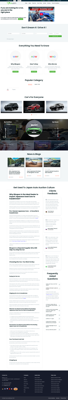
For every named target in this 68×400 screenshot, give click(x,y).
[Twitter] (8, 0)
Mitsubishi (18, 241)
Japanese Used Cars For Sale (55, 377)
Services (49, 3)
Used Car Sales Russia (38, 383)
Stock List (34, 3)
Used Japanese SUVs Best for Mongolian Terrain (34, 171)
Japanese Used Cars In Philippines (56, 379)
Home (26, 3)
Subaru (24, 241)
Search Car (55, 36)
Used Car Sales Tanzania (55, 383)
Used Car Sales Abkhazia (55, 385)
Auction (44, 3)
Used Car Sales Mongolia (39, 387)
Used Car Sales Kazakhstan (55, 391)
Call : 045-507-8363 (6, 384)
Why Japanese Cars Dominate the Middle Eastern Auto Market (14, 172)
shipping (24, 298)
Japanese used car (49, 294)
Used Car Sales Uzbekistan (55, 389)
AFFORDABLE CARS (28, 111)
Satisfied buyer (50, 212)
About (30, 3)
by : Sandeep (48, 169)
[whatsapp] (11, 0)
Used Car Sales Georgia (38, 391)
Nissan (16, 241)
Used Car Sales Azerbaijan (55, 387)
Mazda (22, 241)
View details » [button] (15, 71)
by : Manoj (29, 169)
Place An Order (37, 377)
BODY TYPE (37, 84)
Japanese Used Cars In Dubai (55, 381)
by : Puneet (12, 169)
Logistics (43, 0)
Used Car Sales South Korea (39, 385)
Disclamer (58, 398)
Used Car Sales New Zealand (39, 381)
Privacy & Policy (63, 398)
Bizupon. (37, 218)
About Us (25, 379)
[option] (28, 14)
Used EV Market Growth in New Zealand (52, 171)
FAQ (24, 391)
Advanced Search (11, 39)
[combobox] (13, 33)
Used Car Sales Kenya (38, 379)
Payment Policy (26, 387)
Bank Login (59, 0)
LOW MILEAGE (49, 111)
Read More (21, 19)
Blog (24, 389)
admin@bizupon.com (6, 385)
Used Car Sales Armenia (39, 389)
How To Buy (39, 3)
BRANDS (30, 84)
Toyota (13, 89)
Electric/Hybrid (4, 111)
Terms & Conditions (55, 3)
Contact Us (25, 381)
